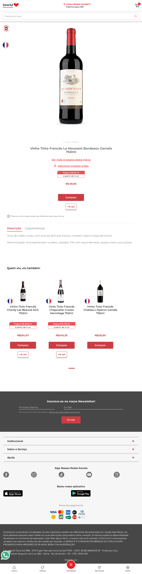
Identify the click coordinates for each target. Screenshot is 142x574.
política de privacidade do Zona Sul (64, 412)
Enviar (71, 419)
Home (14, 571)
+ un (100, 354)
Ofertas (42, 571)
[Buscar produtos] (135, 16)
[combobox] (71, 16)
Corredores (71, 571)
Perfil (128, 571)
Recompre (99, 571)
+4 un (71, 206)
